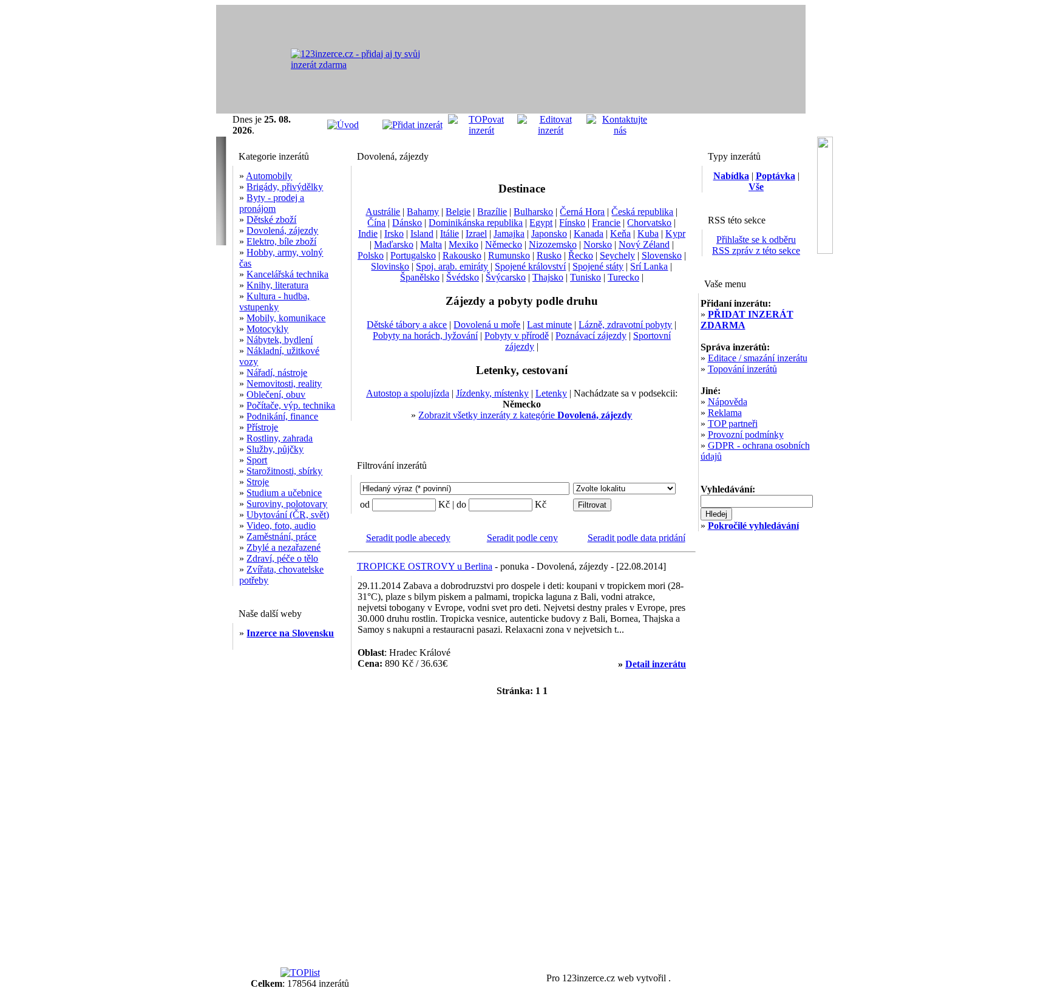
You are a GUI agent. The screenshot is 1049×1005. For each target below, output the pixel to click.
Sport (256, 460)
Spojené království (530, 266)
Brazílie (492, 211)
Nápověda (727, 402)
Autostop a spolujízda (407, 393)
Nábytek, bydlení (279, 340)
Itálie (449, 233)
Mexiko (463, 244)
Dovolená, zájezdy (282, 230)
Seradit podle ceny (522, 538)
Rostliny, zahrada (279, 438)
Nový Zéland (644, 244)
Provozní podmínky (746, 434)
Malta (431, 244)
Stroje (257, 482)
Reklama (725, 412)
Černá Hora (582, 211)
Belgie (458, 211)
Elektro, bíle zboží (281, 241)
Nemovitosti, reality (284, 383)
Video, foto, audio (281, 525)
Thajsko (547, 277)
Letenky (551, 393)
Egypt (540, 222)
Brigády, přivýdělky (284, 187)
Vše (756, 187)
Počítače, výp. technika (290, 405)
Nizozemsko (553, 244)
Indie (368, 233)
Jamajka (509, 233)
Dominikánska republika (476, 222)
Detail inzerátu (655, 664)
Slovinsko (390, 266)
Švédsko (462, 277)
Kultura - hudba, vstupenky (274, 301)
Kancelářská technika (287, 274)
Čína (376, 222)
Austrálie (382, 211)
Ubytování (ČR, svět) (287, 514)
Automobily (269, 176)
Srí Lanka (649, 266)
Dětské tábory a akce (407, 324)
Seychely (617, 255)
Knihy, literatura (277, 285)
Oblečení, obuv (275, 394)
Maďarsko (393, 244)
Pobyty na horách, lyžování (425, 335)
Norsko (597, 244)
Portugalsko (413, 255)
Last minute (549, 324)
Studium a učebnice (284, 493)
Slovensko (662, 255)
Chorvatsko (649, 222)
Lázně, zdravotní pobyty (625, 324)
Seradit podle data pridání (636, 538)
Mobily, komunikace (285, 318)
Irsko (394, 233)
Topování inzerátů (742, 369)
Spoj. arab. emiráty (452, 266)
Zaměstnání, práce (281, 536)
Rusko (549, 255)
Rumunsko (509, 255)
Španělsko (420, 277)
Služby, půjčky (275, 449)
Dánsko (407, 222)
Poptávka (775, 176)
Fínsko (572, 222)
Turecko (623, 277)
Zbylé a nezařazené (283, 547)
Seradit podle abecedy (408, 538)
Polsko (371, 255)
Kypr (675, 233)
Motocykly (267, 329)
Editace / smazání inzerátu (757, 358)
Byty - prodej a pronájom (271, 203)
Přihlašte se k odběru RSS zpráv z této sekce (756, 245)
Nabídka (731, 176)
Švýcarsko (506, 277)
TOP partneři (733, 423)
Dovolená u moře (486, 324)
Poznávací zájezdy (590, 335)
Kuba (648, 233)
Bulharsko (533, 211)
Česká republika (642, 211)
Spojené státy (597, 266)
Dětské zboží (271, 219)
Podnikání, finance (282, 416)
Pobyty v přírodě (516, 335)
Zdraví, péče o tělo (282, 558)
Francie (606, 222)
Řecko (580, 255)
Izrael (476, 233)
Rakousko (462, 255)
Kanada (588, 233)
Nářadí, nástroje (276, 372)
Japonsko (549, 233)
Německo (503, 244)
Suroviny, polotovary (286, 504)
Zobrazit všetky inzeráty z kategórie (525, 415)
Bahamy (423, 211)
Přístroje (262, 427)
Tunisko (585, 277)
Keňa (620, 233)
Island (421, 233)
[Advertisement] (663, 59)
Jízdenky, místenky (492, 393)
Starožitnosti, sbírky (284, 471)
